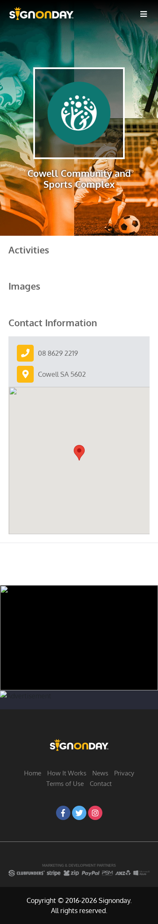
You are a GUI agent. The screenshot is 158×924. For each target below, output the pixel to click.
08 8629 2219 (58, 353)
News (100, 773)
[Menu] (144, 13)
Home (32, 773)
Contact (101, 784)
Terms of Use (65, 784)
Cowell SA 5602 (62, 374)
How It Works (66, 773)
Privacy (124, 773)
